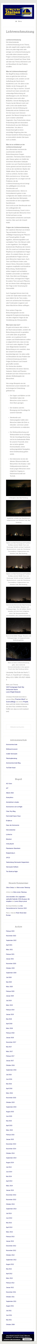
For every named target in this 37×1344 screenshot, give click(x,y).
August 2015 (10, 1111)
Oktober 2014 (10, 1153)
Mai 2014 (9, 1176)
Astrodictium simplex (12, 802)
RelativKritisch (10, 853)
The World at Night (12, 871)
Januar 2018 (10, 1037)
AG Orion (9, 783)
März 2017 (9, 1051)
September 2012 (11, 1259)
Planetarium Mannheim (13, 848)
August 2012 (10, 1264)
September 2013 (11, 1208)
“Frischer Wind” (20, 699)
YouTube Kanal (10, 767)
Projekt (25, 702)
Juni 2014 (9, 1171)
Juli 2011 (8, 1310)
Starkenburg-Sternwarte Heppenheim (17, 862)
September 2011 (11, 1301)
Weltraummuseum (12, 749)
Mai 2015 (9, 1121)
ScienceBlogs (10, 702)
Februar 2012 (10, 1283)
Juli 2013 (9, 1213)
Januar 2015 (10, 1139)
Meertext (9, 839)
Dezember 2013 (11, 1195)
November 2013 (11, 1199)
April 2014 (9, 1181)
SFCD (8, 857)
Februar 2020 (10, 991)
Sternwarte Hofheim (12, 867)
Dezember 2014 (11, 1144)
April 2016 (9, 1088)
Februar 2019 (10, 1010)
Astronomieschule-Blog (13, 763)
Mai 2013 (9, 1222)
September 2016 (11, 1070)
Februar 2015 (10, 1134)
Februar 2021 (10, 954)
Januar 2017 (10, 1060)
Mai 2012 (9, 1269)
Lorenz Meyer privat (20, 901)
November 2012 (11, 1250)
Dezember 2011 (11, 1292)
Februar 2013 (10, 1236)
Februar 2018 (10, 1033)
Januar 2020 (10, 996)
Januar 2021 (10, 959)
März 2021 (9, 949)
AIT (7, 788)
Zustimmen (27, 1339)
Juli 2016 (9, 1074)
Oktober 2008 (10, 1324)
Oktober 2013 (10, 1204)
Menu (20, 21)
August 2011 (10, 1306)
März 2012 (9, 1278)
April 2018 (9, 1023)
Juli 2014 (9, 1167)
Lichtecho (9, 834)
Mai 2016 (9, 1084)
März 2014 (9, 1185)
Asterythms (9, 797)
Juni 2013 (9, 1218)
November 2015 (11, 1097)
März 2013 (9, 1232)
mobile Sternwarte (11, 754)
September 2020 (11, 972)
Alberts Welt (10, 793)
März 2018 (9, 1028)
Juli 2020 (9, 977)
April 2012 (9, 1273)
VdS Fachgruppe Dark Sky (15, 687)
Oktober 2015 (10, 1102)
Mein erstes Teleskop (23, 887)
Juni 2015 (9, 1116)
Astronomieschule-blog (18, 12)
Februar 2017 (10, 1056)
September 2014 (11, 1158)
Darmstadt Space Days (13, 816)
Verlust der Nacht (12, 689)
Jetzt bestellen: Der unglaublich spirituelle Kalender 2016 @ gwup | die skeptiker (18, 899)
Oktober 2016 (10, 1065)
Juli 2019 (9, 1000)
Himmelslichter (10, 830)
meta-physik (10, 844)
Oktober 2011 (10, 1297)
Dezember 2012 (11, 1246)
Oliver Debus (10, 887)
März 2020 (9, 986)
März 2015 (9, 1130)
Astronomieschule (11, 744)
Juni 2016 (9, 1079)
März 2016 (9, 1093)
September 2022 (11, 940)
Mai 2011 (9, 1320)
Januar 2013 (10, 1241)
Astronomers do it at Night (14, 806)
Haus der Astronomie (12, 825)
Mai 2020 (9, 982)
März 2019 (9, 1005)
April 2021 (9, 945)
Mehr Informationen (15, 1339)
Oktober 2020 (10, 968)
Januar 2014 (10, 1190)
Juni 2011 (9, 1315)
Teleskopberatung (11, 758)
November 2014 (11, 1148)
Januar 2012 (10, 1287)
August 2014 (10, 1162)
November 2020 (11, 963)
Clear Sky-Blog (10, 811)
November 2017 (11, 1042)
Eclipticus (9, 820)
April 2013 (9, 1227)
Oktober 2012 (10, 1255)
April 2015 (9, 1125)
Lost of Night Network (13, 692)
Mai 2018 (9, 1019)
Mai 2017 (9, 1047)
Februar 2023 (10, 931)
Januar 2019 (10, 1014)
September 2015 (11, 1107)
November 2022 (11, 935)
